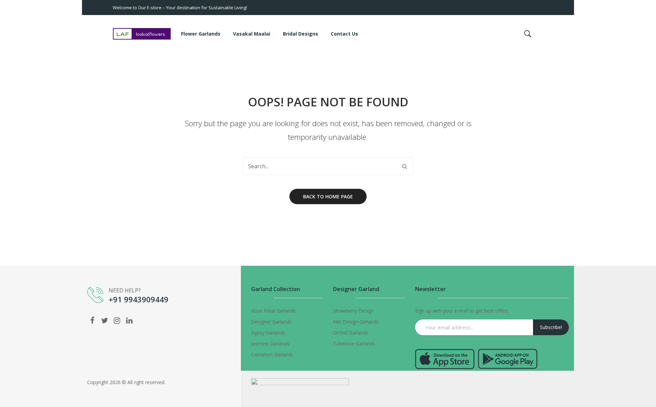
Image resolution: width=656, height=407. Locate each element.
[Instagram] (117, 320)
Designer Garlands (271, 321)
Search (404, 166)
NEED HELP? (125, 290)
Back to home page (328, 196)
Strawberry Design (353, 310)
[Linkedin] (129, 320)
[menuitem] (200, 34)
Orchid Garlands (350, 332)
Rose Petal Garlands (273, 310)
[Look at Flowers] (142, 33)
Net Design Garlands (356, 321)
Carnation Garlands (272, 354)
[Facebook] (92, 320)
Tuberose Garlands (354, 343)
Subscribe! (551, 327)
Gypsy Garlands (268, 332)
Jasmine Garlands (270, 343)
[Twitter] (104, 320)
